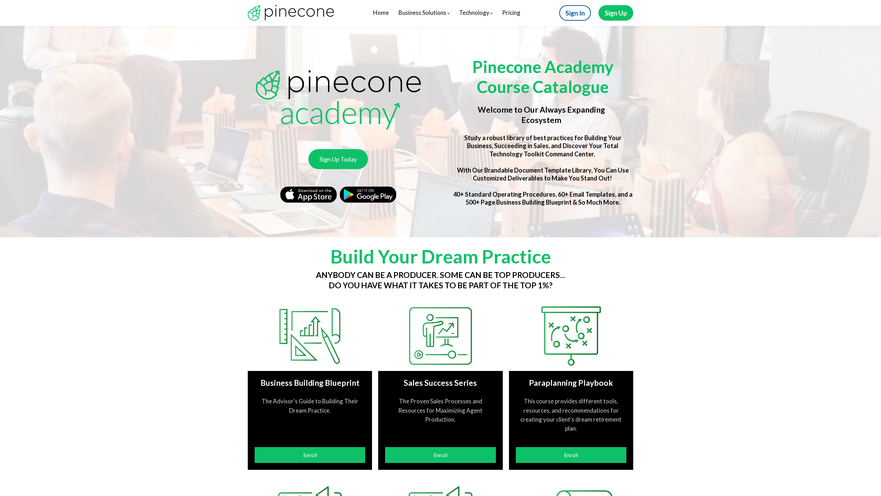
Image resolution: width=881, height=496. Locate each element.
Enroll (310, 455)
